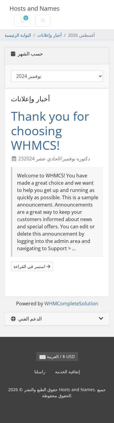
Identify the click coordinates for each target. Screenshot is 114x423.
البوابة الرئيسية (18, 35)
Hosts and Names (34, 8)
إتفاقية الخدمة (67, 371)
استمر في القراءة (30, 266)
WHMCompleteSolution (71, 303)
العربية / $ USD (60, 356)
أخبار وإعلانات (49, 35)
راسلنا (39, 371)
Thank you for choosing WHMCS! (50, 130)
